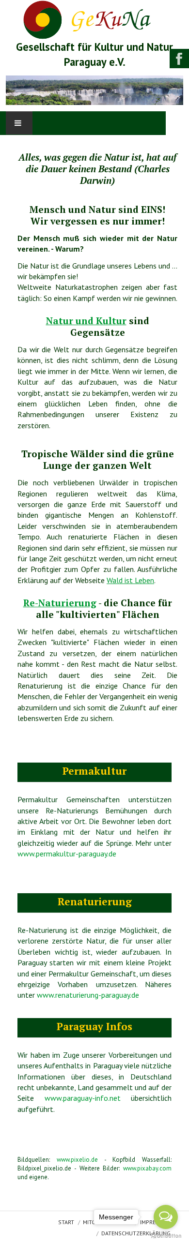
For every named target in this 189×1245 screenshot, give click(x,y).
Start (66, 1222)
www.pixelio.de (77, 1159)
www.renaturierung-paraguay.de (88, 995)
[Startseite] (94, 19)
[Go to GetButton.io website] (165, 1235)
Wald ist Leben (130, 580)
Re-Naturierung (59, 603)
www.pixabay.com (147, 1168)
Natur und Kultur (86, 321)
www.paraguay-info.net (83, 1098)
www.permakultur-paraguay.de (66, 853)
